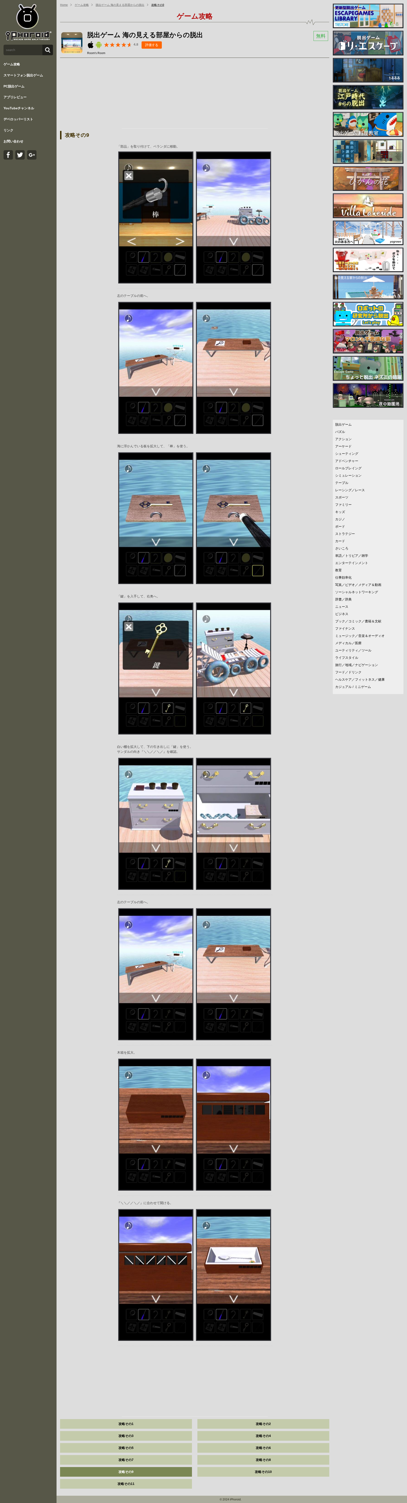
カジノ (340, 519)
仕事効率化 (343, 577)
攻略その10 (263, 1472)
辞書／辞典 (343, 599)
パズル (340, 432)
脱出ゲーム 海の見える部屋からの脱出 (120, 5)
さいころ (341, 548)
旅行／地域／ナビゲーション (356, 665)
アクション (343, 439)
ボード (340, 526)
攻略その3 (126, 1436)
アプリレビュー (15, 97)
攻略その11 (126, 1484)
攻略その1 (126, 1424)
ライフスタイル (346, 657)
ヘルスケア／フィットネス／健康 (360, 679)
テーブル (341, 483)
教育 (338, 570)
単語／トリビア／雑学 (351, 555)
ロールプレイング (348, 468)
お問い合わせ (13, 141)
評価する (151, 45)
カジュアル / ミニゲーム (353, 687)
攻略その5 (126, 1448)
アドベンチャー (346, 461)
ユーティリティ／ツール (353, 650)
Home (64, 5)
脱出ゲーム (343, 424)
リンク (8, 130)
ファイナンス (345, 628)
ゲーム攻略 (12, 64)
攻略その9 (157, 5)
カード (340, 541)
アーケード (343, 446)
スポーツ (341, 497)
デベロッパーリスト (18, 119)
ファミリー (343, 504)
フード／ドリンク (348, 672)
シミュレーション (348, 475)
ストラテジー (345, 534)
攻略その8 (263, 1460)
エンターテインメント (351, 563)
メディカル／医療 (348, 643)
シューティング (346, 453)
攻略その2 (263, 1424)
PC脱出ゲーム (14, 86)
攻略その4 (263, 1436)
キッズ (340, 512)
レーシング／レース (350, 490)
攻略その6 (263, 1448)
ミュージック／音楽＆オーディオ (360, 636)
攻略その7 (126, 1460)
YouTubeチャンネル (19, 108)
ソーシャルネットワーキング (356, 592)
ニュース (341, 606)
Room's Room (96, 53)
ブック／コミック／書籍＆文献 (358, 621)
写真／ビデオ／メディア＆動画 (358, 585)
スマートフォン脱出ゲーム (23, 75)
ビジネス (341, 614)
